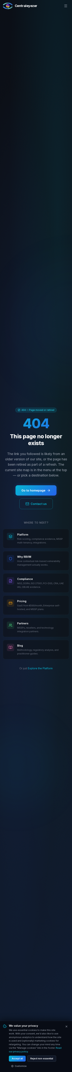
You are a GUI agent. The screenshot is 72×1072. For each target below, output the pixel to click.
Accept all (17, 1058)
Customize (21, 1066)
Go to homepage (33, 490)
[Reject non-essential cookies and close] (66, 1026)
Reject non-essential (41, 1058)
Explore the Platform (40, 668)
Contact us (39, 504)
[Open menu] (65, 6)
